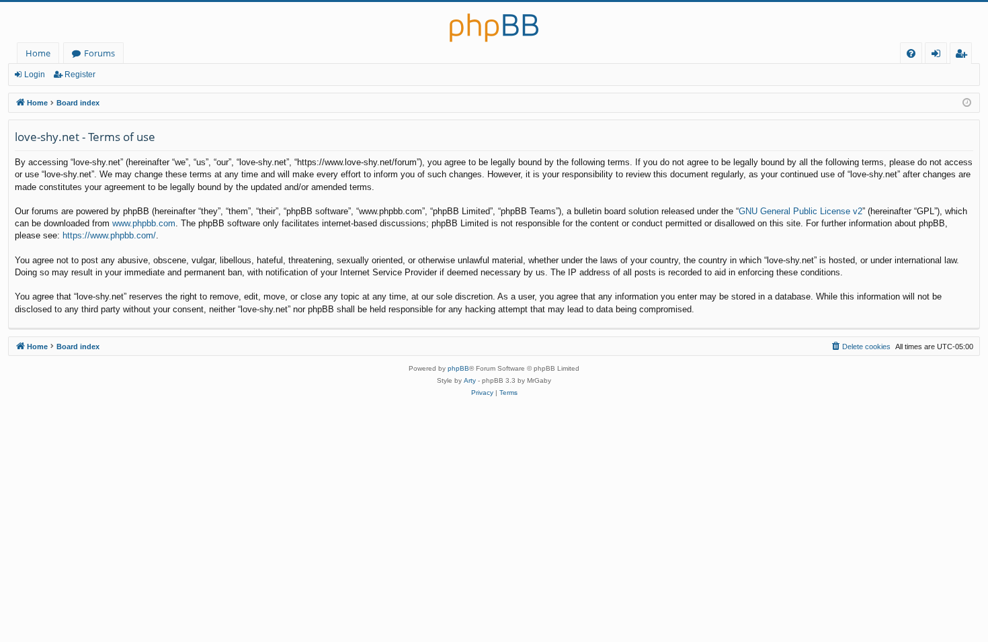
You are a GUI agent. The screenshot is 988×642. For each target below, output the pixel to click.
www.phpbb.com (143, 223)
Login (34, 74)
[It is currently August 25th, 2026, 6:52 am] (966, 103)
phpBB (458, 368)
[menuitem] (911, 53)
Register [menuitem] (963, 55)
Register (80, 74)
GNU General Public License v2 (800, 211)
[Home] (494, 22)
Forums (99, 53)
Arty (470, 380)
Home (38, 53)
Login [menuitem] (938, 55)
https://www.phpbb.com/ (109, 235)
